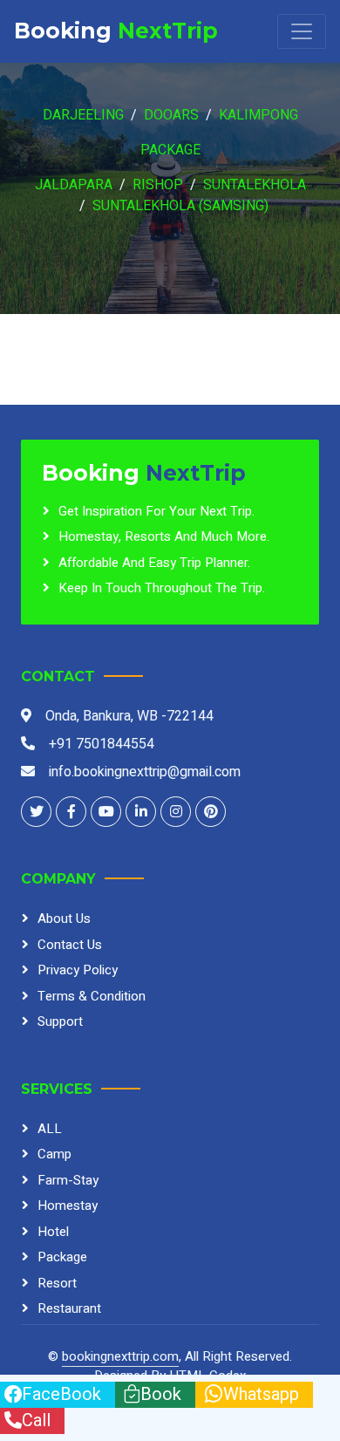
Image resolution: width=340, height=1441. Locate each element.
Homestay (67, 1205)
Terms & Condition (91, 996)
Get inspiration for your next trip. (156, 511)
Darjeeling (83, 115)
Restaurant (69, 1308)
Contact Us (69, 944)
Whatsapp (261, 1394)
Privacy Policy (77, 970)
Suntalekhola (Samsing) (180, 205)
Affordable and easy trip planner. (154, 562)
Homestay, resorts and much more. (163, 536)
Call (36, 1420)
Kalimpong (258, 115)
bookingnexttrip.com (120, 1356)
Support (60, 1021)
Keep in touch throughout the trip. (161, 588)
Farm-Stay (68, 1180)
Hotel (53, 1231)
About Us (64, 918)
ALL (49, 1128)
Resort (57, 1283)
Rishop (158, 184)
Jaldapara (73, 184)
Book (160, 1394)
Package (170, 150)
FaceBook (61, 1394)
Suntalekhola (254, 184)
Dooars (171, 115)
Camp (54, 1154)
